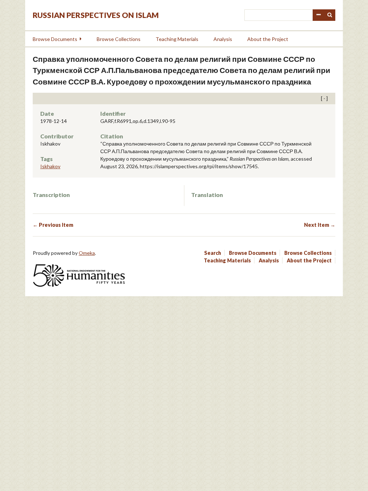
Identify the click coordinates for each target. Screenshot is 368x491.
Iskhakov (50, 166)
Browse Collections (119, 39)
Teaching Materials (177, 39)
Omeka (87, 253)
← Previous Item (53, 225)
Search (330, 15)
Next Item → (319, 225)
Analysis (222, 39)
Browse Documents (55, 39)
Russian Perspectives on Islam (96, 14)
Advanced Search (318, 15)
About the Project (267, 39)
